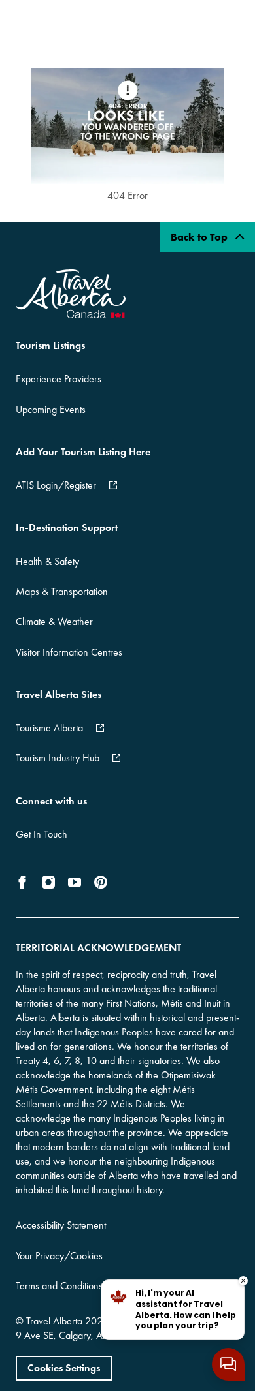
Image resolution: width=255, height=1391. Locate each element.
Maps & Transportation (62, 591)
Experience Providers (58, 379)
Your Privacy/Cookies (59, 1255)
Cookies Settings (63, 1368)
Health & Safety (47, 561)
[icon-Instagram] (48, 882)
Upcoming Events (51, 409)
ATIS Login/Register (56, 485)
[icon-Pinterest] (100, 882)
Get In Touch (41, 834)
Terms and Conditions (59, 1285)
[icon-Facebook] (25, 882)
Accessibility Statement (61, 1225)
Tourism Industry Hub (57, 758)
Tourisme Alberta (49, 728)
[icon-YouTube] (74, 882)
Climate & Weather (54, 621)
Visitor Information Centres (69, 652)
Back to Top (200, 237)
